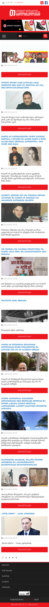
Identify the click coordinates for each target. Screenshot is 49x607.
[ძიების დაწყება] (45, 36)
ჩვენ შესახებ (7, 571)
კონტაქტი (6, 587)
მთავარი (5, 565)
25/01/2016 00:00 (10, 65)
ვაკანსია (5, 582)
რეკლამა (5, 576)
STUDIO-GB (29, 600)
